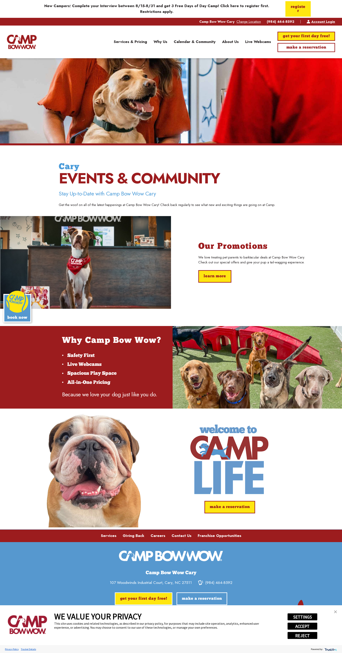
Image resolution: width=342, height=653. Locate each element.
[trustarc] (330, 649)
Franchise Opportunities (219, 535)
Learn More (215, 276)
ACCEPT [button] (302, 626)
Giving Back (133, 535)
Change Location (249, 21)
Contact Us (181, 535)
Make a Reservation (306, 48)
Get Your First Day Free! (306, 36)
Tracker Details (28, 649)
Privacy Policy (12, 649)
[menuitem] (130, 42)
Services (108, 535)
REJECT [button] (302, 635)
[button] (335, 612)
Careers (158, 535)
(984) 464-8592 (280, 21)
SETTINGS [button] (302, 617)
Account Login (323, 21)
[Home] (22, 42)
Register (298, 9)
